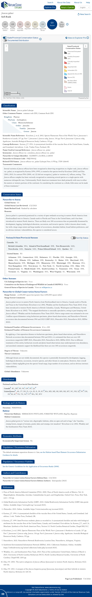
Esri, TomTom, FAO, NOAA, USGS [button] (13, 98)
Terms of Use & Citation (58, 590)
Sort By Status (82, 238)
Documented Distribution (18, 40)
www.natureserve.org (52, 587)
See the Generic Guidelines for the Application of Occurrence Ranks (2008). (31, 466)
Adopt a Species (67, 7)
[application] (46, 71)
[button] (6, 46)
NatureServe (42, 590)
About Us (78, 2)
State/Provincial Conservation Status (22, 37)
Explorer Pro (50, 7)
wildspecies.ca (47, 287)
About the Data (63, 2)
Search (50, 2)
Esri (87, 98)
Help (88, 2)
